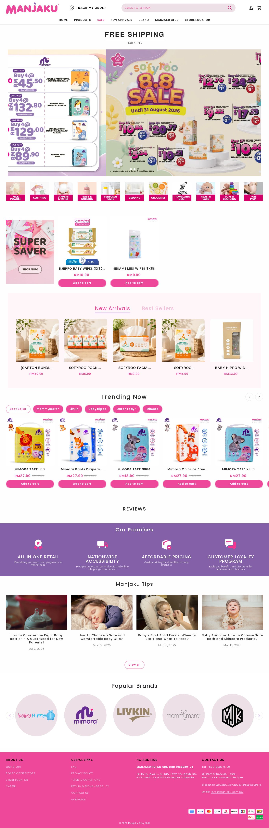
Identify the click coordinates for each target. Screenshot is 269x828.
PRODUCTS (82, 20)
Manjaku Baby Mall (139, 823)
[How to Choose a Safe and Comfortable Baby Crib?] (102, 612)
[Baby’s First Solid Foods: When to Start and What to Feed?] (167, 612)
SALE (100, 20)
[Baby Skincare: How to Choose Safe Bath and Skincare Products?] (232, 612)
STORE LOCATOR (197, 20)
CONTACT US (80, 793)
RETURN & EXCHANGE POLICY (90, 786)
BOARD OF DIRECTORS (20, 773)
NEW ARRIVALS (121, 20)
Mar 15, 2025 (102, 645)
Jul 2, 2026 (37, 649)
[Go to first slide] (259, 715)
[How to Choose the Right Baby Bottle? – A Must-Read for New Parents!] (36, 612)
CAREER (11, 786)
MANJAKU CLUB (166, 20)
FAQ (74, 767)
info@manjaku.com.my (227, 792)
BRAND (144, 20)
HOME (63, 20)
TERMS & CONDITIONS (85, 780)
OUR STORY (13, 767)
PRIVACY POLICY (82, 773)
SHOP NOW (30, 274)
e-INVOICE (78, 799)
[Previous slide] (10, 715)
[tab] (131, 169)
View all (134, 665)
